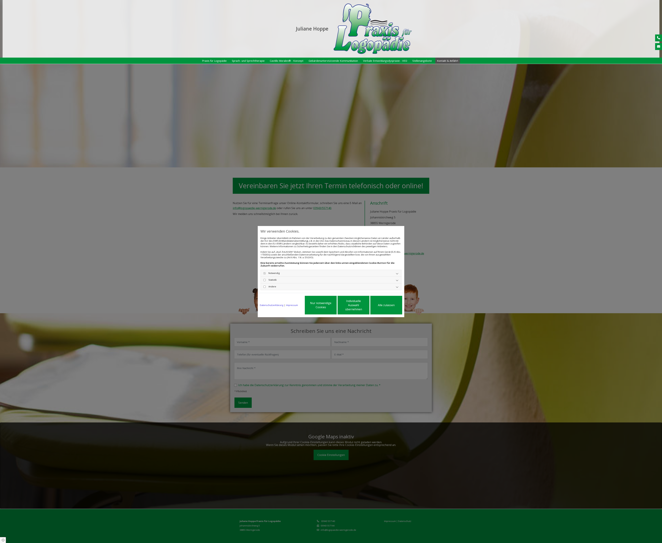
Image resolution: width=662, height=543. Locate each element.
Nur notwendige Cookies (320, 305)
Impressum (292, 305)
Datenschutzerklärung (271, 305)
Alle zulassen (386, 305)
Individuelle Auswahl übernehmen (353, 305)
